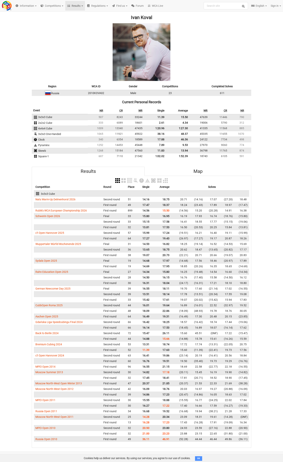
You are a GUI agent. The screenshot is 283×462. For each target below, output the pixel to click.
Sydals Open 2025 (46, 260)
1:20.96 (159, 128)
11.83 (160, 150)
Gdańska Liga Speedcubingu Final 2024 (59, 322)
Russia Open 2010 (46, 439)
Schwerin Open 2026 (47, 216)
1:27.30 (183, 128)
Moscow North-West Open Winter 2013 (58, 383)
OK (198, 458)
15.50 (184, 117)
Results (88, 171)
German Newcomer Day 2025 (52, 288)
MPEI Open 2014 (45, 366)
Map (198, 171)
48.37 (184, 133)
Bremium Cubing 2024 (48, 344)
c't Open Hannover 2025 (49, 232)
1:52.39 (183, 156)
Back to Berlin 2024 (47, 333)
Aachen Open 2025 (46, 316)
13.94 (184, 150)
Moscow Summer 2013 (49, 372)
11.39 (160, 117)
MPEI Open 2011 (45, 400)
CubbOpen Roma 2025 (49, 305)
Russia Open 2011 (46, 411)
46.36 (184, 139)
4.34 (185, 122)
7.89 (161, 145)
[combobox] (226, 5)
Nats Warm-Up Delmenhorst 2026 (55, 199)
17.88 (160, 139)
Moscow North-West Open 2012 (54, 388)
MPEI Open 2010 (45, 428)
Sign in (275, 5)
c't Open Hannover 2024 (49, 355)
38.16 (160, 133)
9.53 (185, 145)
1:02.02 (159, 156)
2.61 (161, 122)
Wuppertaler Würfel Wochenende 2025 (58, 244)
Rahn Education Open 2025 (51, 271)
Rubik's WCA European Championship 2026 (61, 210)
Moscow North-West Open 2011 (54, 416)
